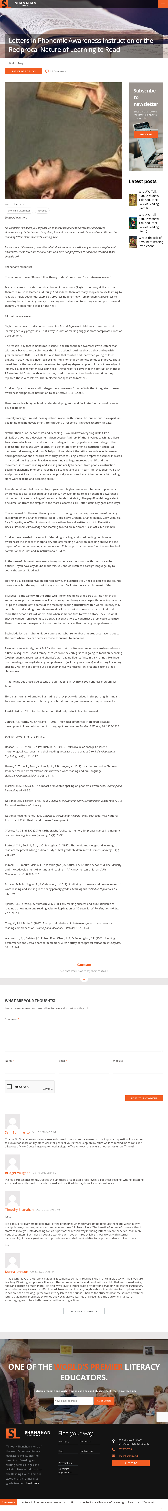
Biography (63, 1441)
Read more (32, 1483)
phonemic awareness (19, 210)
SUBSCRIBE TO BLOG (23, 71)
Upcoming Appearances (65, 1470)
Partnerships (65, 1463)
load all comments (84, 1311)
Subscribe (131, 1463)
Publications (86, 1451)
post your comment (144, 1098)
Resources (85, 1441)
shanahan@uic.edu (129, 1455)
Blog (60, 1451)
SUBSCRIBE (146, 134)
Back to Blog (16, 63)
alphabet (42, 210)
